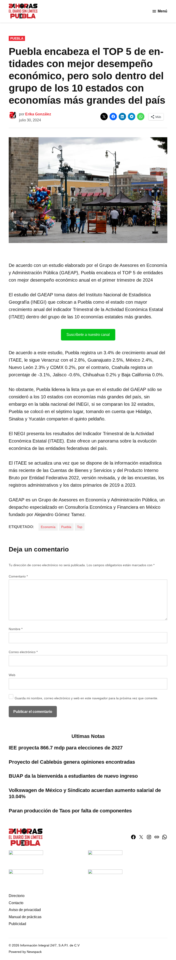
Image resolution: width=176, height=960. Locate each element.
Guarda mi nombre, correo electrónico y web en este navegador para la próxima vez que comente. (86, 698)
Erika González (38, 114)
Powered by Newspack (25, 952)
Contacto (16, 903)
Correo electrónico (23, 652)
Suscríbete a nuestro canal (88, 335)
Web (12, 675)
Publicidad (17, 924)
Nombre (15, 629)
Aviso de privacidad (25, 910)
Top (79, 527)
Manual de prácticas (25, 917)
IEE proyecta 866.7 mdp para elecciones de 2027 (66, 748)
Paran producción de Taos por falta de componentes (70, 811)
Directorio (17, 896)
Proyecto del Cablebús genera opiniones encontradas (72, 762)
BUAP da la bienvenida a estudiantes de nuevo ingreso (73, 776)
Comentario (18, 576)
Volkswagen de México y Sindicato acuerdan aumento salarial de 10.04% (85, 793)
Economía (48, 527)
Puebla (16, 38)
